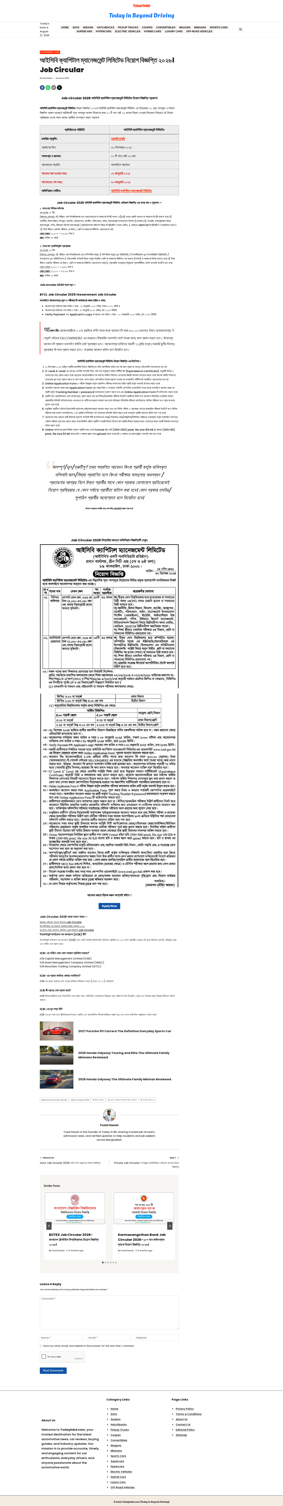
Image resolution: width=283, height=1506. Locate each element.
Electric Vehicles (127, 31)
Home (65, 27)
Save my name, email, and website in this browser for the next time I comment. (88, 1346)
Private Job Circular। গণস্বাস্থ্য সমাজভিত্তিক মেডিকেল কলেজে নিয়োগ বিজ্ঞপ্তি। (146, 1162)
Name (46, 1337)
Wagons (184, 27)
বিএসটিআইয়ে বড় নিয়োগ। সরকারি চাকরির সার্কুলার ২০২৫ (62, 926)
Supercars (84, 31)
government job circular (54, 1099)
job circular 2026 (80, 1099)
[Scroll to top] (277, 1496)
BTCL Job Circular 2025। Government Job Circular (78, 294)
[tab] (103, 1262)
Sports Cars (219, 27)
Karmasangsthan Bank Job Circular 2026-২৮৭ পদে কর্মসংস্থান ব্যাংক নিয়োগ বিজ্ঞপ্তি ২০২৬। (142, 1239)
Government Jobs (49, 52)
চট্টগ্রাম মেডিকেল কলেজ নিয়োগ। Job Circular (61, 922)
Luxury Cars (174, 31)
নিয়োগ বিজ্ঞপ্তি (98, 1099)
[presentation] (75, 1209)
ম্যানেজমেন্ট (107, 203)
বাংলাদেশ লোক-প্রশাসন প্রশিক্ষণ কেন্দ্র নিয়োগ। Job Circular (67, 930)
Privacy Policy (185, 1409)
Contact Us (183, 1424)
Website (141, 1337)
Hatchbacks (105, 27)
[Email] (53, 87)
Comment (48, 1298)
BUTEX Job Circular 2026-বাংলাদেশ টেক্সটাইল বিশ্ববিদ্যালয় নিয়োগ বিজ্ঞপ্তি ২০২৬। (74, 1239)
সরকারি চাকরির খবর (148, 1099)
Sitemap (181, 1435)
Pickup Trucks (128, 27)
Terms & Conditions (189, 1414)
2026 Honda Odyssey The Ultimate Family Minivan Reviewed (124, 1079)
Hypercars (103, 31)
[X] (59, 87)
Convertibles (165, 27)
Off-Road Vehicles (199, 31)
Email (93, 1337)
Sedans (88, 27)
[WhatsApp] (48, 87)
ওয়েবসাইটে (117, 508)
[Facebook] (42, 87)
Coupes (147, 27)
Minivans (200, 27)
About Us (182, 1419)
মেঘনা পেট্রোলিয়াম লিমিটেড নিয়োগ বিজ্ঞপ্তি (122, 1099)
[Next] (169, 1226)
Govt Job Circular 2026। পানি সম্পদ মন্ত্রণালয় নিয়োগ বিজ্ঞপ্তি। (70, 1160)
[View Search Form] (240, 29)
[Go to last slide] (49, 1226)
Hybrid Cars (152, 31)
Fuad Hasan (47, 78)
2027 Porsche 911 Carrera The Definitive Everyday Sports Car (124, 1031)
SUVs (76, 27)
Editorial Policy (185, 1430)
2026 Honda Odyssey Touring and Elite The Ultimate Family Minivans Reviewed (123, 1055)
